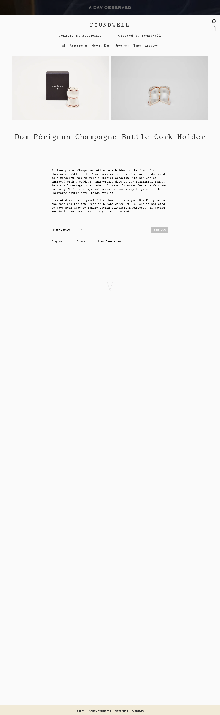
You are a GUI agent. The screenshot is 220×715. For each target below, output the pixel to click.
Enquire (57, 241)
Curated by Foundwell (80, 35)
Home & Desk (101, 45)
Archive (151, 45)
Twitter (82, 245)
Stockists (121, 710)
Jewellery (122, 45)
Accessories (79, 45)
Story (81, 710)
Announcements (100, 710)
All (64, 45)
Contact (138, 710)
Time (137, 45)
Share (81, 241)
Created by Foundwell (139, 35)
